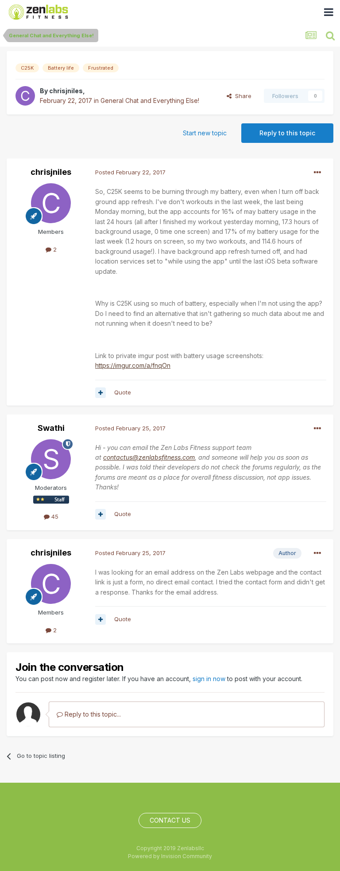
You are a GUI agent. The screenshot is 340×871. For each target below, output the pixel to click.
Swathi (51, 428)
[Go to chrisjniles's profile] (25, 96)
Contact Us (170, 820)
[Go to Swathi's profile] (51, 459)
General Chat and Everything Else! (149, 100)
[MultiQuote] (100, 392)
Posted (130, 172)
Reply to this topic (287, 133)
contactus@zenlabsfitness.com (149, 457)
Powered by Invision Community (170, 856)
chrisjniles (66, 91)
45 (54, 516)
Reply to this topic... (92, 714)
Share (241, 95)
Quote (122, 392)
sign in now (209, 678)
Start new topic (205, 133)
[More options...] (317, 172)
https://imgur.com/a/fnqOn (132, 365)
